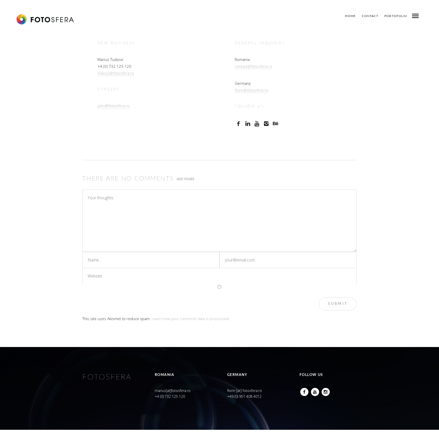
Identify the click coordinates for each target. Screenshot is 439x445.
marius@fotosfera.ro (116, 73)
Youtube (315, 390)
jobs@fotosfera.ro (114, 105)
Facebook (304, 390)
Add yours (185, 179)
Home (350, 16)
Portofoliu (395, 16)
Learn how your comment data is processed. (191, 318)
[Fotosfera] (45, 19)
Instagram (326, 390)
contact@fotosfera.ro (253, 66)
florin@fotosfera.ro (251, 90)
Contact (370, 16)
